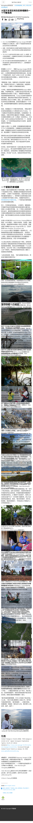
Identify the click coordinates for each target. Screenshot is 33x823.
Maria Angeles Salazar (10, 785)
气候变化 (12, 788)
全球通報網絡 (18, 5)
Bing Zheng (20, 18)
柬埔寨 (10, 792)
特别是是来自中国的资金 (8, 200)
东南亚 (4, 792)
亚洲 (8, 792)
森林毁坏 (8, 788)
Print (3, 799)
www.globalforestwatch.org (10, 751)
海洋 (24, 5)
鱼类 (14, 789)
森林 (4, 788)
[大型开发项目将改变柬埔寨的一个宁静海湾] (15, 19)
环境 (24, 788)
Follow (30, 2)
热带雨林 (20, 788)
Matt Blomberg (8, 17)
